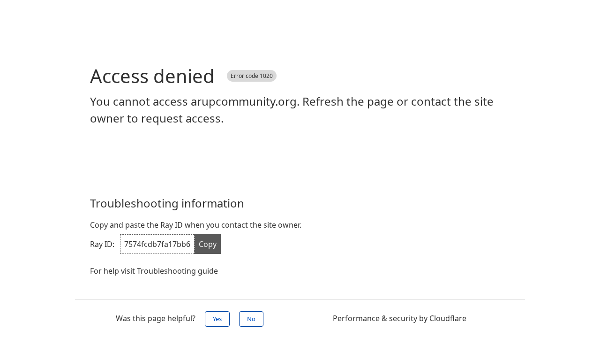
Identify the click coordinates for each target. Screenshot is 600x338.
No (251, 319)
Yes (217, 319)
